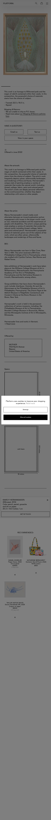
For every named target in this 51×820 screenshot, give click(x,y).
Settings (25, 409)
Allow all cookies (25, 417)
